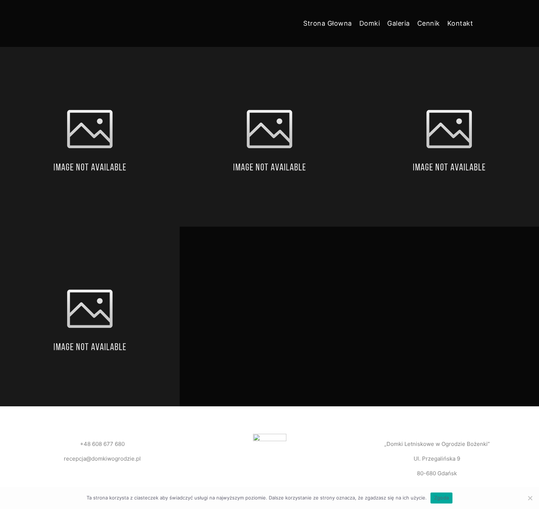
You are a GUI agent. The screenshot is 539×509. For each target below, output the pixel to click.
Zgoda (441, 498)
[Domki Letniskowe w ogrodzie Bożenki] (73, 23)
